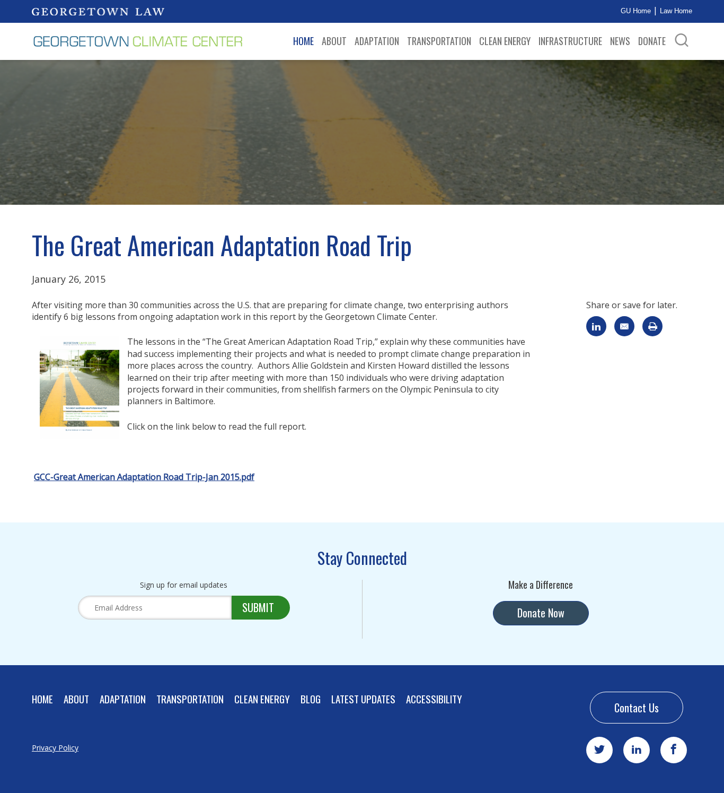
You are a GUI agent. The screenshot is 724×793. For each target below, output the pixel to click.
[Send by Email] (624, 326)
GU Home (636, 10)
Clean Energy (505, 41)
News (620, 41)
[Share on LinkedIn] (596, 326)
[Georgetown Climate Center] (138, 41)
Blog (311, 698)
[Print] (652, 326)
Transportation (439, 41)
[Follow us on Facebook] (673, 750)
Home (303, 41)
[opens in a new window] (98, 11)
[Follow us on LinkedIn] (636, 750)
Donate (652, 41)
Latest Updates (363, 698)
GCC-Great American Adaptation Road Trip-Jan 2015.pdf (144, 477)
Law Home (676, 10)
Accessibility (434, 698)
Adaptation (377, 41)
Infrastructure (570, 41)
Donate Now (540, 613)
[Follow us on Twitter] (599, 750)
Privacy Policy (55, 748)
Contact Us (636, 708)
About (334, 41)
